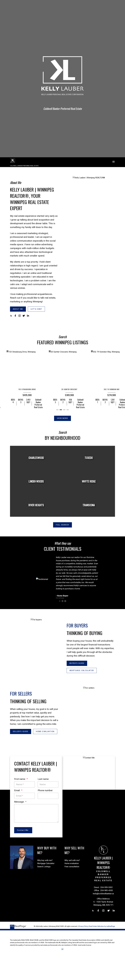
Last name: (43, 779)
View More (62, 418)
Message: (19, 801)
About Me (18, 309)
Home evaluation (71, 863)
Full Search (62, 525)
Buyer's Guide (77, 663)
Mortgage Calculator (82, 670)
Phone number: (45, 790)
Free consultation (71, 866)
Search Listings (44, 866)
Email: (17, 790)
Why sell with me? (72, 860)
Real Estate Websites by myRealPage (102, 926)
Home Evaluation (45, 731)
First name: (20, 779)
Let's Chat (36, 309)
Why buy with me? (45, 860)
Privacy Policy (83, 926)
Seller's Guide (20, 731)
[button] (18, 309)
